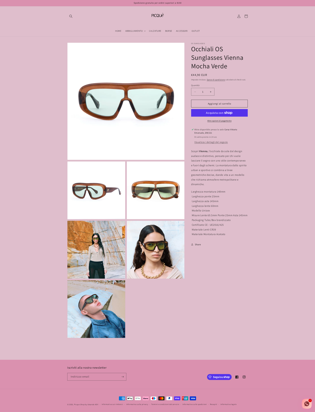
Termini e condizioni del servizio (165, 404)
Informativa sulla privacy (137, 404)
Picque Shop (79, 404)
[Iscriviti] (122, 377)
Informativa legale (228, 404)
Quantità (195, 85)
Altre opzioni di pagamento (219, 120)
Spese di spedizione (216, 79)
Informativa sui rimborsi (112, 404)
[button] (70, 16)
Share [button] (198, 244)
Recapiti (213, 404)
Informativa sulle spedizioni (194, 404)
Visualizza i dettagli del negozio (211, 142)
